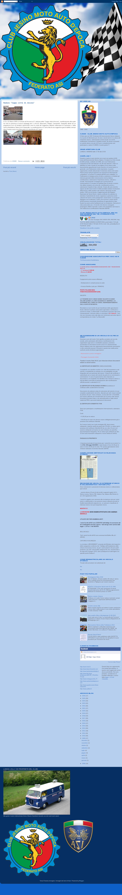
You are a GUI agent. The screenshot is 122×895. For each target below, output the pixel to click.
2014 (84, 725)
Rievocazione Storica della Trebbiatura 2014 (101, 625)
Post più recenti (9, 167)
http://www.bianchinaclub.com (89, 669)
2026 (84, 695)
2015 (84, 723)
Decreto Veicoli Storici (94, 634)
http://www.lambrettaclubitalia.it (89, 671)
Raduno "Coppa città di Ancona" (19, 103)
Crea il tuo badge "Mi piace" (114, 662)
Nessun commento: (24, 161)
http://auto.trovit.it (85, 666)
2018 (84, 716)
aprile (83, 755)
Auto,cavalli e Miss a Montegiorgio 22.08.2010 (102, 615)
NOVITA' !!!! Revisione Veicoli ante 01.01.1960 (102, 586)
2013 (84, 728)
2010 (84, 735)
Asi (81, 566)
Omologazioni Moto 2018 (95, 577)
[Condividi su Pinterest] (44, 161)
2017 (84, 718)
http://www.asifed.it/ (86, 689)
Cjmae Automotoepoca (89, 652)
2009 (84, 738)
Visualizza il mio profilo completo (90, 228)
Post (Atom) (12, 171)
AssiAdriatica (95, 260)
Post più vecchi (69, 167)
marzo (84, 758)
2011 (83, 733)
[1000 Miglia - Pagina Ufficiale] (83, 658)
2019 (84, 713)
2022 (84, 706)
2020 (84, 710)
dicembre (85, 740)
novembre (85, 743)
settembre (85, 748)
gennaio (84, 760)
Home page (40, 167)
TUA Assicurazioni (85, 260)
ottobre (84, 745)
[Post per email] (33, 161)
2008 (84, 763)
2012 (84, 731)
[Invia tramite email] (36, 161)
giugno (84, 753)
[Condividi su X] (40, 161)
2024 (84, 701)
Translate (94, 237)
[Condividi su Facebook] (42, 161)
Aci (81, 569)
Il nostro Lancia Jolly (94, 606)
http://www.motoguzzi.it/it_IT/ (88, 679)
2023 (84, 703)
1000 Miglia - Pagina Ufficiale (93, 657)
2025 (84, 698)
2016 (84, 720)
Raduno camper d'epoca (95, 596)
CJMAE (93, 217)
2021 (84, 708)
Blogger (81, 881)
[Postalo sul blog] (38, 161)
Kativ (69, 881)
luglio (83, 750)
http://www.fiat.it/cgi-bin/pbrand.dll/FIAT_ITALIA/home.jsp (89, 675)
